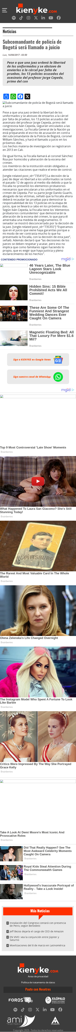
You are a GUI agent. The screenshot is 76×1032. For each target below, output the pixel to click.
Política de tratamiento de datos (38, 982)
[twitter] (36, 18)
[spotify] (14, 18)
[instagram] (28, 18)
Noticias (9, 32)
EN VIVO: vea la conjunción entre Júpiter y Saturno (34, 938)
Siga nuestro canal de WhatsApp (32, 377)
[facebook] (59, 18)
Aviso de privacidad (38, 976)
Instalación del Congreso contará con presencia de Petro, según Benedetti (38, 924)
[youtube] (51, 18)
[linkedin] (43, 18)
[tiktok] (21, 18)
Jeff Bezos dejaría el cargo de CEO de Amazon (37, 931)
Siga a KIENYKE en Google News (32, 359)
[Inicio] (36, 9)
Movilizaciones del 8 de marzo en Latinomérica (37, 945)
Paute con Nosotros (38, 989)
